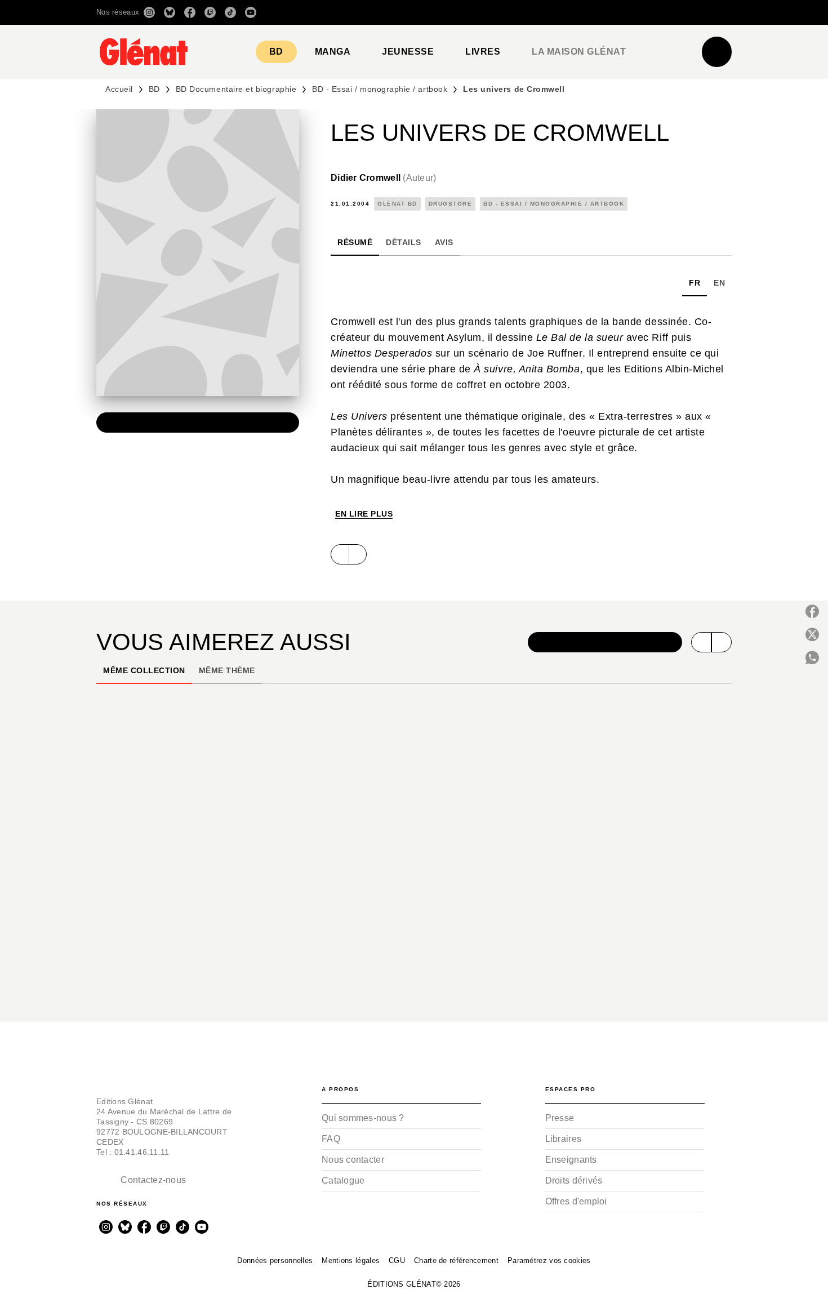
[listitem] (149, 12)
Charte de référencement (456, 1260)
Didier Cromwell (384, 178)
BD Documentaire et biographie (236, 89)
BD (154, 89)
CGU (397, 1260)
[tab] (276, 52)
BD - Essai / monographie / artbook (379, 89)
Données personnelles (275, 1260)
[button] (573, 12)
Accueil (119, 89)
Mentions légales (351, 1260)
